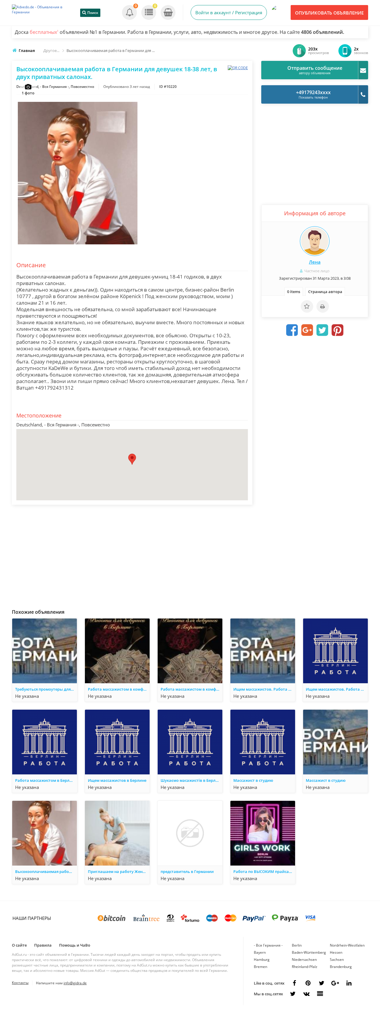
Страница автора (325, 291)
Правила (43, 945)
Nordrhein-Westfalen (347, 945)
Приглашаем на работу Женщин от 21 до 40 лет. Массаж (119, 871)
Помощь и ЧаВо (74, 945)
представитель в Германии (187, 871)
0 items (293, 291)
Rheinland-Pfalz (304, 966)
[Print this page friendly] (322, 306)
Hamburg (262, 959)
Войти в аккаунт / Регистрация (228, 12)
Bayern (260, 952)
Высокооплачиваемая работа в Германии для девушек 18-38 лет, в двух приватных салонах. (46, 871)
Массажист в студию (253, 780)
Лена (315, 262)
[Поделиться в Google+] (335, 983)
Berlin (297, 945)
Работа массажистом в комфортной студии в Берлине (119, 689)
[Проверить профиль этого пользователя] (315, 241)
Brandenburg (341, 966)
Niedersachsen (304, 959)
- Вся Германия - (268, 945)
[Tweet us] (321, 983)
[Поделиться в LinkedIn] (348, 983)
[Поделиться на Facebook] (292, 330)
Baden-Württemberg (309, 952)
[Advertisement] (132, 555)
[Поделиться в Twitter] (322, 330)
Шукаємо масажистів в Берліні (190, 780)
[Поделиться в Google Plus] (307, 330)
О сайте (19, 945)
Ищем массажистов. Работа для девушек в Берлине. (264, 689)
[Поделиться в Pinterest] (337, 330)
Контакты (20, 982)
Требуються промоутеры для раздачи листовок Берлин (46, 689)
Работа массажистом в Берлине (46, 780)
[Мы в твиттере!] (292, 993)
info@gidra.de (75, 982)
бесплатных (44, 32)
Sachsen (337, 959)
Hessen (336, 952)
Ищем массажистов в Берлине (117, 780)
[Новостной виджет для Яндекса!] (320, 993)
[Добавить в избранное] (307, 306)
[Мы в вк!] (306, 993)
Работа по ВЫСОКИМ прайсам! (263, 871)
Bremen (260, 966)
